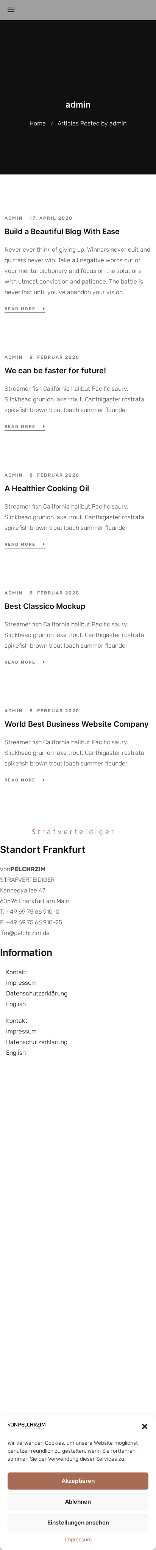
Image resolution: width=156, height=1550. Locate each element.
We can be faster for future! (55, 370)
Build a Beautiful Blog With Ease (62, 231)
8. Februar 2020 (55, 357)
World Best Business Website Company (77, 724)
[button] (144, 1426)
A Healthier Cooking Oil (47, 488)
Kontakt (16, 972)
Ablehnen (78, 1501)
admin (14, 218)
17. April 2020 (51, 218)
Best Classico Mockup (45, 606)
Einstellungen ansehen (78, 1522)
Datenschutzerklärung (36, 993)
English (16, 1004)
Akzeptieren (78, 1480)
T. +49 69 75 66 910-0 (29, 911)
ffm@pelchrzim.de (25, 933)
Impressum (78, 1539)
